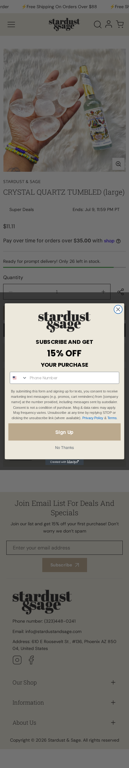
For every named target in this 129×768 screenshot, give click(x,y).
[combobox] (18, 378)
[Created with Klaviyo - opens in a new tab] (64, 462)
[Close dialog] (118, 309)
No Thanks (64, 447)
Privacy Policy (92, 418)
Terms (112, 418)
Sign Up (64, 431)
